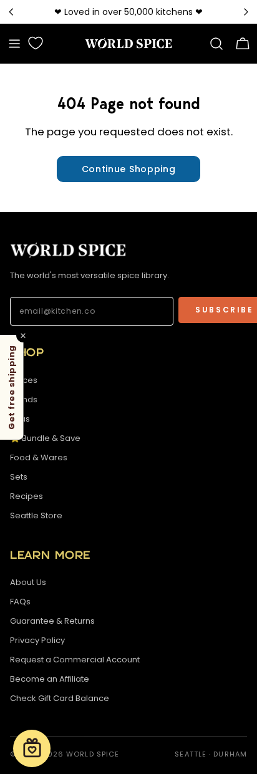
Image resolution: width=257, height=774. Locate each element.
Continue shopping (129, 169)
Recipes (26, 496)
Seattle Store (36, 515)
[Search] (216, 43)
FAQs (20, 601)
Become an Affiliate (49, 679)
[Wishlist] (35, 43)
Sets (18, 477)
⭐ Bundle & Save (45, 438)
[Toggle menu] (14, 43)
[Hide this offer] (23, 335)
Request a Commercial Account (75, 659)
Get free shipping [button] (11, 387)
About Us (28, 582)
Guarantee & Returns (52, 621)
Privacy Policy (37, 640)
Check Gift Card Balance (59, 698)
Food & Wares (38, 457)
